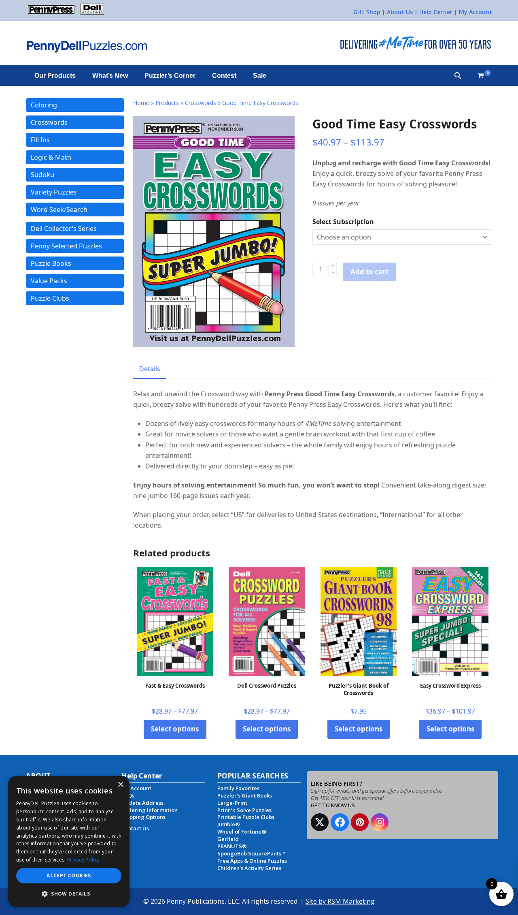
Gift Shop (366, 12)
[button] (457, 75)
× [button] (120, 785)
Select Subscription (343, 221)
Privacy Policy (83, 859)
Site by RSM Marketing (340, 901)
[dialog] (69, 841)
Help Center (435, 12)
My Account (475, 12)
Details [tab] (149, 368)
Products (167, 103)
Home (141, 103)
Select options (175, 728)
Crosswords (200, 103)
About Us (400, 12)
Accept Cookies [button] (69, 875)
